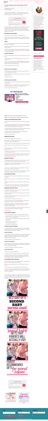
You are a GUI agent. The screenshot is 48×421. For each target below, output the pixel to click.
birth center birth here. (11, 156)
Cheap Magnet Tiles (8, 210)
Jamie (7, 6)
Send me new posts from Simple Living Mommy (14, 24)
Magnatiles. (13, 203)
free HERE (16, 50)
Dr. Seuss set (7, 271)
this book (26, 160)
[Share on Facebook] (47, 210)
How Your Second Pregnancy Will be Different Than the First (18, 117)
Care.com (10, 251)
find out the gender (11, 178)
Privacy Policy (21, 415)
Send (24, 22)
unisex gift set (8, 264)
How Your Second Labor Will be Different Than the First (17, 115)
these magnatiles (21, 204)
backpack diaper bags (18, 58)
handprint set (8, 267)
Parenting (9, 9)
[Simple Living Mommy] (6, 2)
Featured (6, 9)
